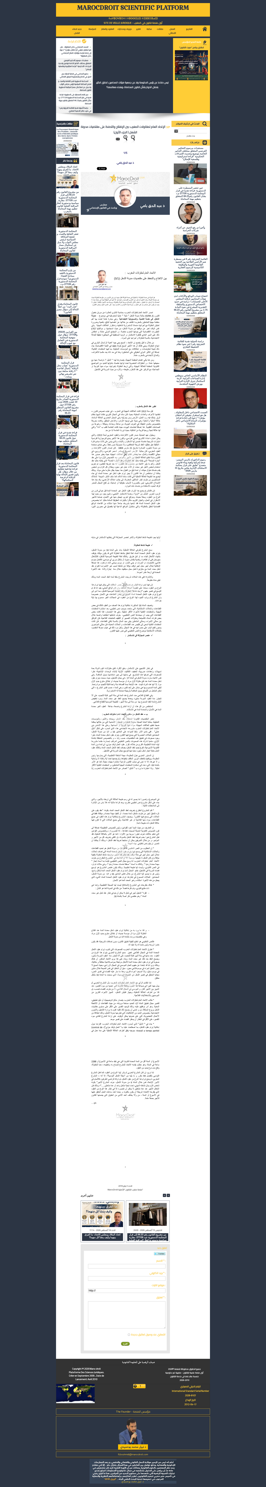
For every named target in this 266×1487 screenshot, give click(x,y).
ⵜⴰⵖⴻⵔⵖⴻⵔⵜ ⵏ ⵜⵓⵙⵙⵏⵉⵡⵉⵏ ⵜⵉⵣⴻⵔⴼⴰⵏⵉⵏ (133, 18)
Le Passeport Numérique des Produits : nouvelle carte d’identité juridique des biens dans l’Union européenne (68, 133)
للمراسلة (92, 29)
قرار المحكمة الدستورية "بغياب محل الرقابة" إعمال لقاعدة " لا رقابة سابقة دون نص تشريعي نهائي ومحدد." (68, 369)
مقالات (160, 29)
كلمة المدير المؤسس (191, 42)
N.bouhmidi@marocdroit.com (133, 1454)
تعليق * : (160, 1297)
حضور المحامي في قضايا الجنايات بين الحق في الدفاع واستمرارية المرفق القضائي (75, 75)
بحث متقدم (191, 136)
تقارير (138, 29)
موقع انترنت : (158, 1285)
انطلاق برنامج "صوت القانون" (191, 47)
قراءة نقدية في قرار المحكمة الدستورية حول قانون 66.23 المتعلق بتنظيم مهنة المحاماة (67, 438)
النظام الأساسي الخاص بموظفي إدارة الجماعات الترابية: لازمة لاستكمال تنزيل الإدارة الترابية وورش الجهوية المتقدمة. (191, 379)
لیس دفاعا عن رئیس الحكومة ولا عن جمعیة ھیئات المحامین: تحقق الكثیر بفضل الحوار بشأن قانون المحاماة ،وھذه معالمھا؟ (132, 84)
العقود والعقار (107, 29)
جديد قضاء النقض (77, 31)
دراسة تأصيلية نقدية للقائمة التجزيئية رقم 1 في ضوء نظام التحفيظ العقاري (75, 109)
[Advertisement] (144, 239)
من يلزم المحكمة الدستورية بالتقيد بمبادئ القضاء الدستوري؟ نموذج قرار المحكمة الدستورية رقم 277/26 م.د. (68, 277)
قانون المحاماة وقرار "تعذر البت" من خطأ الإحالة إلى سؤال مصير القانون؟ (67, 307)
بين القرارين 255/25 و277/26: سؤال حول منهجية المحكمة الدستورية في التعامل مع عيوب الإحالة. (67, 337)
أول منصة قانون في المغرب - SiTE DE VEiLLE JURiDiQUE (133, 22)
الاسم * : (160, 1260)
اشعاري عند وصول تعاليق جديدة (148, 1334)
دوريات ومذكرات (124, 29)
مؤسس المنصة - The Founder (133, 1411)
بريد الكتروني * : (157, 1272)
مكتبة (149, 29)
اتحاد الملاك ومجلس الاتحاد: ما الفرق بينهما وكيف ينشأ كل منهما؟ (68, 169)
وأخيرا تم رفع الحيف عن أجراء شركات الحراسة (191, 229)
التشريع (189, 29)
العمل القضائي (172, 31)
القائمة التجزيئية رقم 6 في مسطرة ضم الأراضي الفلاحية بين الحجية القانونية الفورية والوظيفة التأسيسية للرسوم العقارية (191, 263)
